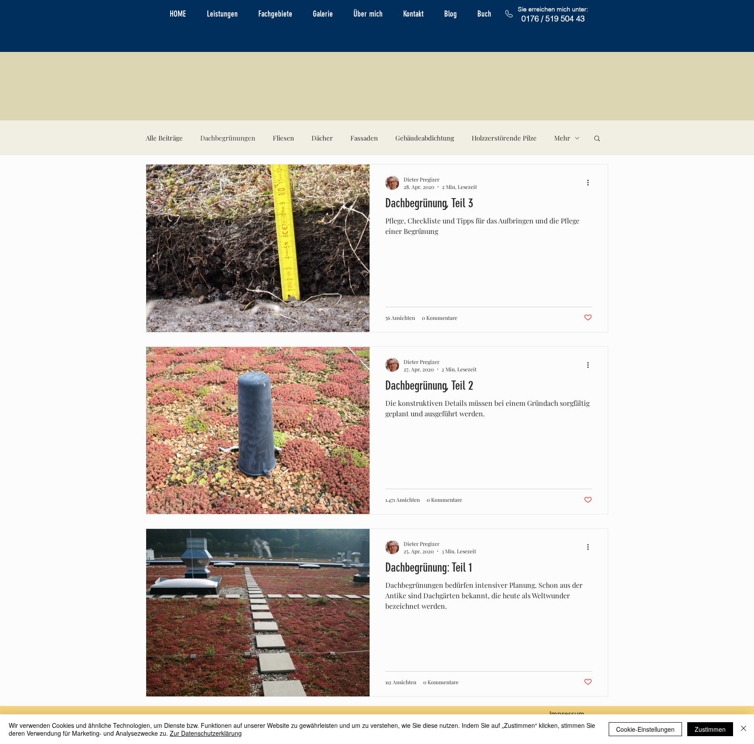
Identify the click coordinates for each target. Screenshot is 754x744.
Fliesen (283, 138)
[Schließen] (743, 729)
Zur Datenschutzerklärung (206, 733)
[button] (597, 139)
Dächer (322, 138)
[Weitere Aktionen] (591, 183)
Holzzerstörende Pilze (504, 138)
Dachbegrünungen (227, 138)
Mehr (562, 138)
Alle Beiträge (164, 138)
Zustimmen (710, 729)
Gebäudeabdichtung (424, 138)
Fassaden (364, 138)
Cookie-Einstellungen (645, 729)
